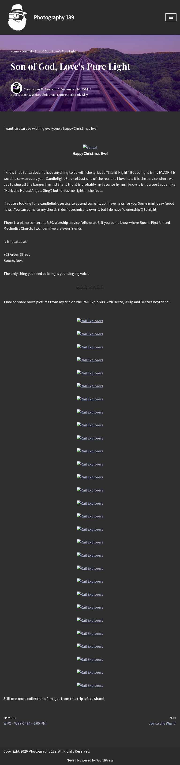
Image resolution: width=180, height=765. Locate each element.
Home (15, 51)
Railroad (74, 94)
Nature (62, 94)
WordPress (105, 760)
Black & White (30, 94)
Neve (71, 760)
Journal (27, 51)
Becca (15, 94)
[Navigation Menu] (170, 17)
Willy (85, 94)
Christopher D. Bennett (40, 89)
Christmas (48, 94)
